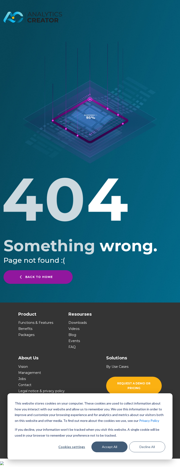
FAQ (72, 347)
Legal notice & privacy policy (41, 391)
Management (29, 373)
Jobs (22, 379)
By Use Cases (117, 367)
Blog (72, 335)
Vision (23, 367)
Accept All (109, 447)
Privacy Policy (149, 421)
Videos (73, 329)
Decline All (147, 447)
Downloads (77, 323)
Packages (26, 335)
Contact (24, 385)
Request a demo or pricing (133, 386)
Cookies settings (71, 447)
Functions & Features (35, 323)
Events (74, 341)
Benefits (25, 329)
